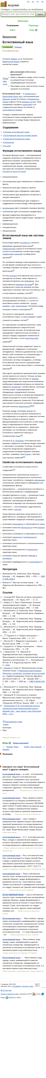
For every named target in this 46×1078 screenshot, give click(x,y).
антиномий (39, 519)
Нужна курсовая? (21, 743)
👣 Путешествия (6, 990)
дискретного (32, 549)
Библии (14, 59)
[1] (33, 245)
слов (13, 306)
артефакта (7, 558)
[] (14, 171)
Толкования (12, 25)
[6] (31, 309)
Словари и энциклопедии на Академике (22, 9)
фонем (34, 303)
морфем (6, 306)
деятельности (26, 527)
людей (13, 99)
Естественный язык (11, 819)
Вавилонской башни (11, 62)
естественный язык (11, 774)
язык (20, 96)
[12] (23, 457)
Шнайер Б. (8, 668)
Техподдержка (16, 986)
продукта (41, 527)
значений (18, 254)
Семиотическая (9, 249)
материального (30, 537)
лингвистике (30, 94)
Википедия (23, 21)
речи (24, 495)
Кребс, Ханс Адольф (33, 747)
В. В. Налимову (17, 441)
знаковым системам (24, 284)
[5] (32, 292)
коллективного (35, 562)
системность (25, 243)
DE (33, 2)
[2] (11, 257)
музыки (28, 454)
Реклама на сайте (27, 986)
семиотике (27, 104)
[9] (31, 406)
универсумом (8, 254)
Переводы (34, 25)
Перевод (18, 47)
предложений (21, 306)
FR (42, 2)
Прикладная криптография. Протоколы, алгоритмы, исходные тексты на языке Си (24, 673)
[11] (21, 435)
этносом (17, 509)
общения (6, 99)
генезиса (13, 276)
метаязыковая (8, 208)
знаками (35, 379)
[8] (11, 368)
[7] (27, 319)
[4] (33, 284)
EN (28, 2)
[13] (13, 469)
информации (39, 480)
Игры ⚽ (34, 30)
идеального (17, 537)
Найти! (40, 14)
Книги (12, 30)
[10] (33, 406)
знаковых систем (29, 102)
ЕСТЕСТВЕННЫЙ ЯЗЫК (13, 895)
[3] (13, 270)
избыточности (24, 406)
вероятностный (31, 338)
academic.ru (10, 4)
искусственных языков (12, 110)
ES (38, 2)
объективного (18, 524)
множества (16, 387)
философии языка (10, 96)
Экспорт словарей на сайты (10, 994)
